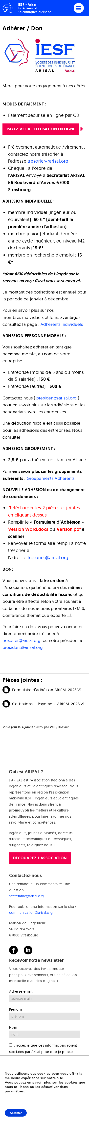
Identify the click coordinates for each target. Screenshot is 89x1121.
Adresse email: (21, 991)
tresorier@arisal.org (48, 161)
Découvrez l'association (40, 858)
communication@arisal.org (31, 912)
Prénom (15, 1009)
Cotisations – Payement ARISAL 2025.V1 (48, 703)
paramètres (14, 1091)
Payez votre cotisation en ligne (41, 129)
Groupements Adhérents (51, 478)
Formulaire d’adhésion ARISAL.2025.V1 (46, 689)
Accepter (16, 1113)
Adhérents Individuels (62, 324)
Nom (13, 1027)
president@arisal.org (56, 397)
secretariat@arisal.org (26, 896)
